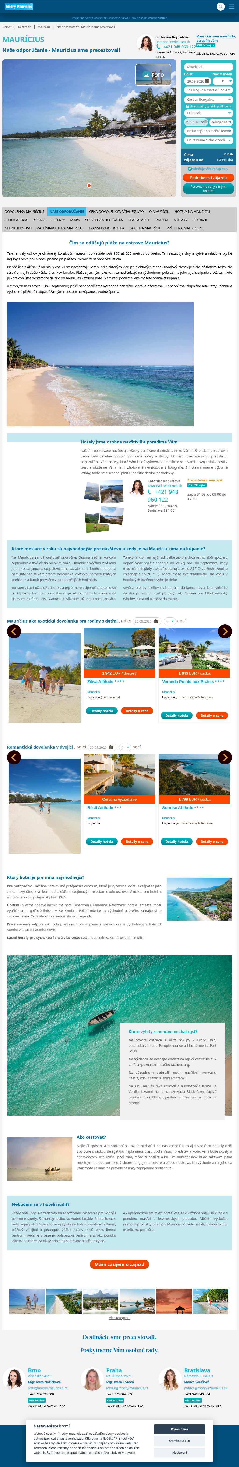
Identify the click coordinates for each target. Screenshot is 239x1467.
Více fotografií (119, 1317)
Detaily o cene (137, 711)
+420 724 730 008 (41, 1394)
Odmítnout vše (179, 1441)
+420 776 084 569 (119, 1394)
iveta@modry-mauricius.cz (48, 1388)
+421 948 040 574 (197, 1394)
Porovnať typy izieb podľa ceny (211, 106)
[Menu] (230, 6)
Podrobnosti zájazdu (208, 177)
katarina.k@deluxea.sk (173, 42)
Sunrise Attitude (19, 929)
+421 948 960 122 (179, 47)
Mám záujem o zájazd (119, 1264)
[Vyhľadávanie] (221, 7)
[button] (208, 90)
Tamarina (100, 905)
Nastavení (179, 1452)
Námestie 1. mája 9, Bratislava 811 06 (163, 508)
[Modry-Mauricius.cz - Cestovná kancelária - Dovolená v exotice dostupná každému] (19, 6)
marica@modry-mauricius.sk (205, 1388)
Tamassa (144, 905)
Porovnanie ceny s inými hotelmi (208, 188)
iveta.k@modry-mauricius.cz (127, 1388)
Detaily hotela (102, 711)
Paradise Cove (44, 929)
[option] (44, 675)
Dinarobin (81, 905)
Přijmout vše (179, 1429)
